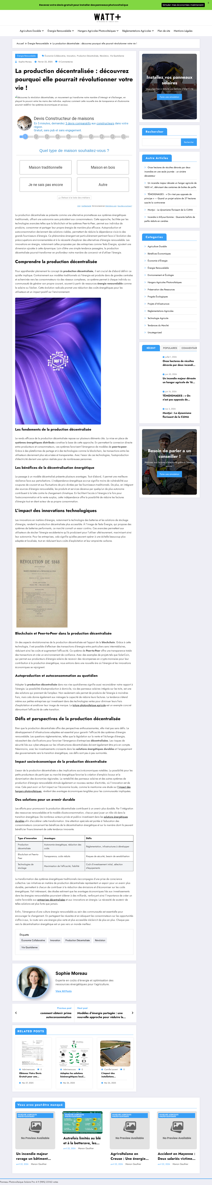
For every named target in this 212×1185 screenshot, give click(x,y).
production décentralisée (87, 55)
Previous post (64, 1008)
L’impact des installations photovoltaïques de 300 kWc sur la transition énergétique (114, 1075)
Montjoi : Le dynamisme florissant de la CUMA (170, 209)
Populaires (170, 348)
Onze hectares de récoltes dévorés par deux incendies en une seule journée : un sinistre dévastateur (167, 171)
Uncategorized (155, 332)
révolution (104, 55)
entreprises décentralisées (51, 900)
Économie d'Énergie (157, 260)
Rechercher (155, 132)
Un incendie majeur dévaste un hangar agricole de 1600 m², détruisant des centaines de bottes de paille (179, 380)
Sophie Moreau (25, 61)
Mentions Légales (183, 31)
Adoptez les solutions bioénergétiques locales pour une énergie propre (73, 1075)
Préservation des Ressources (161, 289)
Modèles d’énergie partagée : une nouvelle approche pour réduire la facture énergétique (100, 1015)
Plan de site (164, 31)
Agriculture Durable (30, 31)
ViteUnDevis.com (111, 206)
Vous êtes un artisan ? (125, 206)
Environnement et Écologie (161, 275)
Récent (151, 348)
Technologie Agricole (158, 318)
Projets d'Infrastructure (158, 303)
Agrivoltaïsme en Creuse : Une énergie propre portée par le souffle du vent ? (128, 1156)
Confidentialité (86, 206)
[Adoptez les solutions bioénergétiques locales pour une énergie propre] (74, 1053)
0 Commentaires (66, 61)
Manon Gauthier (39, 1164)
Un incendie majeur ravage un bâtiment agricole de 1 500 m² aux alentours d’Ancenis (33, 1156)
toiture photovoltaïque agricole (89, 705)
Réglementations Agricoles (136, 31)
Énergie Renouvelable (59, 31)
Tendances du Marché (158, 325)
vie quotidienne (117, 55)
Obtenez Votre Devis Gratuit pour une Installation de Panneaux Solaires (30, 1075)
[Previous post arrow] (16, 1013)
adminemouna (28, 1069)
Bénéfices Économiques (159, 253)
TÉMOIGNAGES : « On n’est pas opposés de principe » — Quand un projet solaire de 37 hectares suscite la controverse (170, 198)
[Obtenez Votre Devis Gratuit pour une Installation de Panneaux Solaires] (33, 1053)
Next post (82, 1008)
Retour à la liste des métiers (75, 197)
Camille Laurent (111, 1069)
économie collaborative (55, 55)
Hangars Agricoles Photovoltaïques (97, 31)
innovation (71, 55)
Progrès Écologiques (158, 296)
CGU (78, 206)
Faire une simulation (169, 97)
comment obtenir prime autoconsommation (55, 1015)
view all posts (64, 991)
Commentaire (189, 348)
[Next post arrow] (132, 1013)
